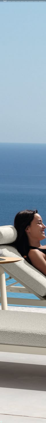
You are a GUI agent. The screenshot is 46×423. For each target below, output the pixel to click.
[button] (44, 1)
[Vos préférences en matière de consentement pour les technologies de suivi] (1, 421)
